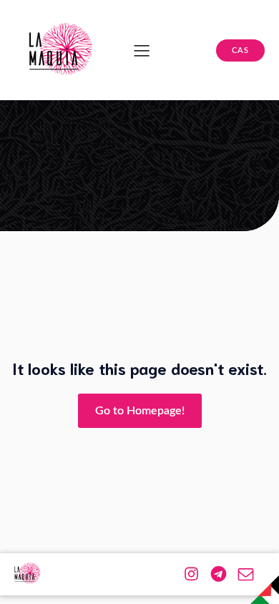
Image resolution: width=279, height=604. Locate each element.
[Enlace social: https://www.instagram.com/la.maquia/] (196, 573)
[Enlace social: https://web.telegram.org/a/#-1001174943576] (224, 573)
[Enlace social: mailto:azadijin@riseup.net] (251, 573)
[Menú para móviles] (141, 50)
